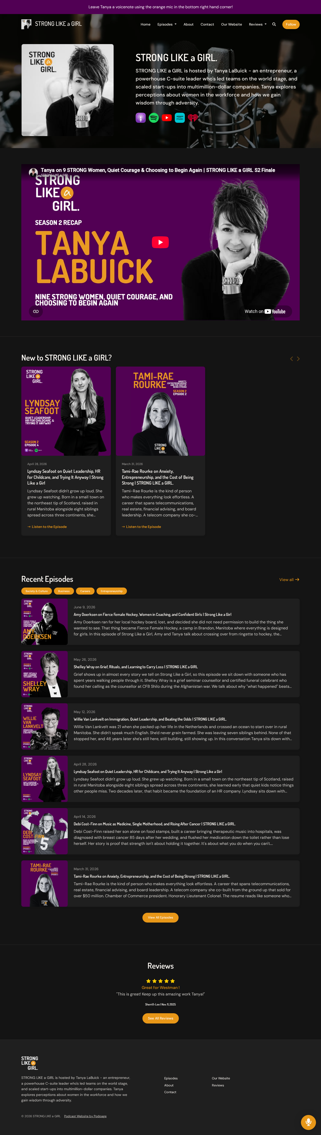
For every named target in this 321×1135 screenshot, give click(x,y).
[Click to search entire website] (274, 24)
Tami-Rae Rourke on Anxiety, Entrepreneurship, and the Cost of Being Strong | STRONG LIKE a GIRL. (157, 477)
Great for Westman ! (161, 987)
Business (64, 591)
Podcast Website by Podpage (85, 1116)
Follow (291, 24)
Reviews (256, 24)
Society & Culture (37, 591)
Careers (85, 591)
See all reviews (160, 1018)
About (189, 24)
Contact (207, 24)
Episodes (165, 24)
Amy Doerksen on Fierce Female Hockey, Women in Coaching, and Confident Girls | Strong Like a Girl (152, 614)
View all (287, 579)
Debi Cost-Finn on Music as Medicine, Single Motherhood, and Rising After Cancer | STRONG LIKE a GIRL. (155, 823)
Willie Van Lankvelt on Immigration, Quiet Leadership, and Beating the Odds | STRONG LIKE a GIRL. (150, 719)
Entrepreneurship (112, 591)
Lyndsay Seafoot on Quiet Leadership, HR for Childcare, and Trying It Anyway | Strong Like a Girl (65, 477)
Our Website (231, 24)
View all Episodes (160, 918)
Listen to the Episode (49, 526)
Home (145, 24)
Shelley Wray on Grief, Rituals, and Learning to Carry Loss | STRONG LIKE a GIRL (136, 666)
